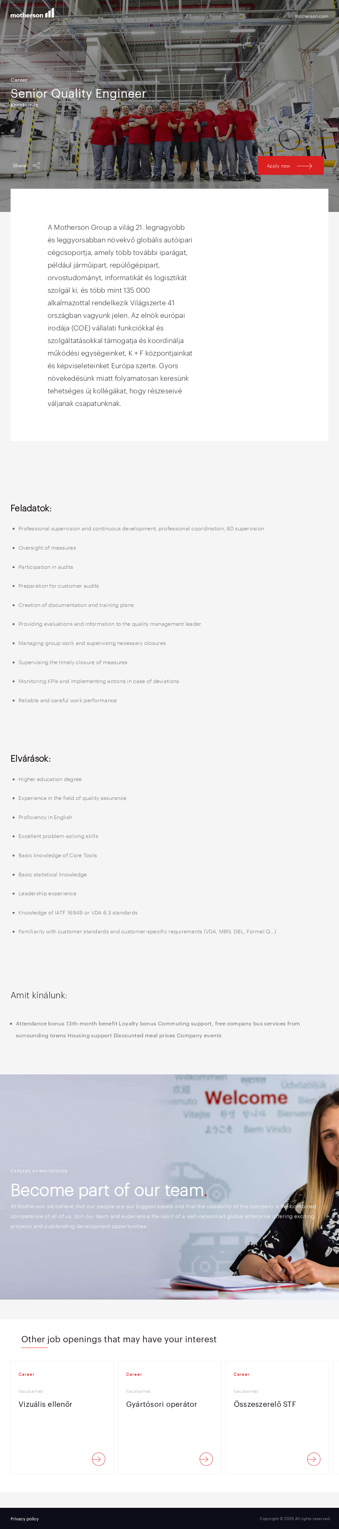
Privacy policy (25, 1518)
